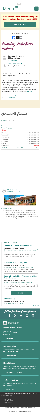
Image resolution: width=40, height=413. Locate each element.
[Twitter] (15, 316)
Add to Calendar (13, 60)
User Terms (7, 399)
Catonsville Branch (15, 64)
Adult (20, 95)
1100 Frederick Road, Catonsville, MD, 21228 (13, 191)
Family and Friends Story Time (15, 262)
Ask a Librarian (11, 355)
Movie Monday (9, 298)
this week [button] (20, 147)
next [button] (36, 147)
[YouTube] (20, 316)
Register (21, 293)
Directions (9, 339)
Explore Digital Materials (14, 372)
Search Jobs (10, 389)
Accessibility (8, 402)
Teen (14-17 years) (13, 95)
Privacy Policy (8, 401)
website (29, 91)
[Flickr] (26, 316)
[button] (16, 7)
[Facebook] (9, 316)
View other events (20, 24)
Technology (12, 97)
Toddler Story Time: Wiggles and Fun (18, 245)
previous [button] (4, 147)
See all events (34, 305)
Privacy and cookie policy (12, 407)
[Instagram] (32, 316)
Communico (31, 407)
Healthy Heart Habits (20, 277)
